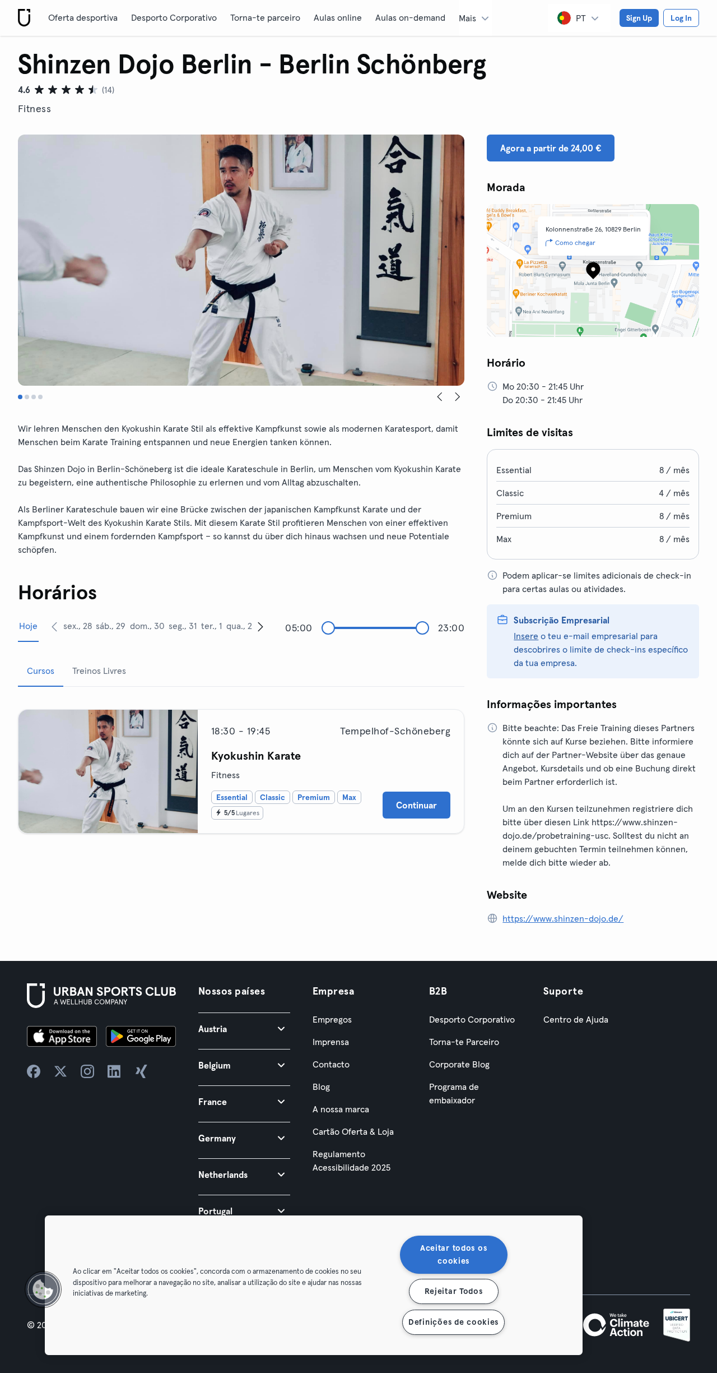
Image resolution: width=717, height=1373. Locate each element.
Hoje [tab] (28, 625)
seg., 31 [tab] (183, 625)
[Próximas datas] (260, 626)
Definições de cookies (453, 1322)
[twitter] (60, 1071)
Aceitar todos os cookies (453, 1254)
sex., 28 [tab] (77, 625)
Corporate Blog (459, 1064)
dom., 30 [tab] (147, 625)
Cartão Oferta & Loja (353, 1131)
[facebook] (33, 1071)
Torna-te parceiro (265, 17)
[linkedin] (114, 1071)
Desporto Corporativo (174, 17)
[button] (244, 1028)
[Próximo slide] (457, 397)
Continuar (416, 805)
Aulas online (338, 17)
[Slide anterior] (439, 397)
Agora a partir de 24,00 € (550, 148)
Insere (526, 635)
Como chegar (575, 242)
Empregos (332, 1019)
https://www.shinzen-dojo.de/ (562, 918)
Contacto (331, 1064)
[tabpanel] (241, 767)
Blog (321, 1086)
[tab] (20, 397)
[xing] (141, 1071)
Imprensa (331, 1041)
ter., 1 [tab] (211, 625)
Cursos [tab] (40, 670)
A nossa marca (341, 1109)
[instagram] (87, 1071)
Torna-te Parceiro (464, 1041)
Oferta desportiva (83, 17)
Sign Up (639, 18)
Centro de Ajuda (575, 1019)
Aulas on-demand (410, 17)
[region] (314, 1285)
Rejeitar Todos (454, 1291)
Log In (681, 18)
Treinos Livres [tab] (99, 670)
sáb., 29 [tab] (110, 625)
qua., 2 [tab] (239, 625)
